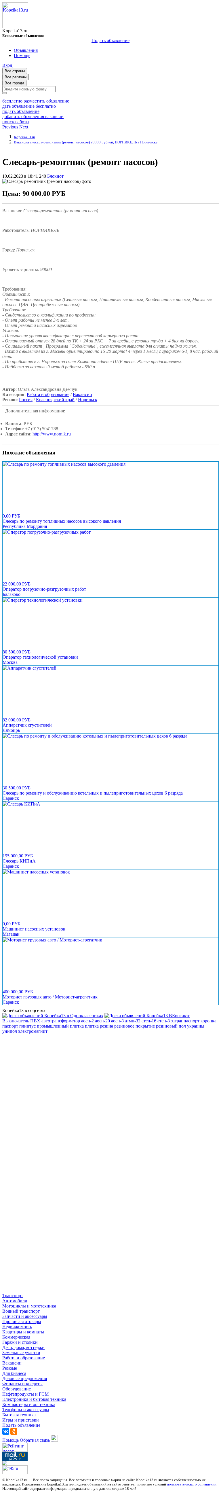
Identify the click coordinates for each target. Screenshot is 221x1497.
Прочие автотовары (21, 1321)
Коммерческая (16, 1337)
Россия (26, 399)
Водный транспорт (21, 1311)
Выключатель (15, 1020)
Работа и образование (48, 394)
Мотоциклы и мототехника (29, 1305)
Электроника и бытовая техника (34, 1399)
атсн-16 (149, 1020)
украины (195, 1026)
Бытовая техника (19, 1414)
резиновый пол (171, 1026)
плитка (77, 1026)
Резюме (9, 1368)
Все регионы (15, 77)
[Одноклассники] (13, 1431)
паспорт (10, 1026)
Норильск (87, 399)
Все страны (15, 71)
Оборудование (16, 1388)
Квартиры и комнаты (23, 1331)
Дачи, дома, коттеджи (23, 1347)
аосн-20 (102, 1020)
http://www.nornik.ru (52, 433)
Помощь (10, 1440)
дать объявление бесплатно (29, 106)
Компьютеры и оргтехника (28, 1404)
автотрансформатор (60, 1020)
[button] (10, 126)
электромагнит (32, 1031)
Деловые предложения (24, 1378)
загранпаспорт (185, 1020)
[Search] (4, 93)
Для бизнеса (14, 1373)
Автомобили (14, 1300)
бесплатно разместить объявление (35, 100)
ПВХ (35, 1020)
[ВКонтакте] (5, 1431)
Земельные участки (21, 1352)
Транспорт (12, 1295)
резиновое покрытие (134, 1026)
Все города (14, 83)
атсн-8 (163, 1020)
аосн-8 (117, 1020)
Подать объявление (110, 40)
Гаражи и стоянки (20, 1342)
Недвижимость (17, 1326)
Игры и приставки (20, 1420)
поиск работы (15, 121)
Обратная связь (35, 1440)
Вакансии (82, 394)
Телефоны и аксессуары (25, 1409)
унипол (9, 1031)
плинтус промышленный (44, 1026)
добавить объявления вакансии (33, 116)
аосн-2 (87, 1020)
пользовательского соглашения (191, 1484)
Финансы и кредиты (22, 1383)
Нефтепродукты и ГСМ (25, 1394)
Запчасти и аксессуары (24, 1316)
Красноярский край (55, 399)
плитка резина (99, 1026)
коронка (208, 1020)
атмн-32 (132, 1020)
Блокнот (55, 176)
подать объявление (20, 111)
